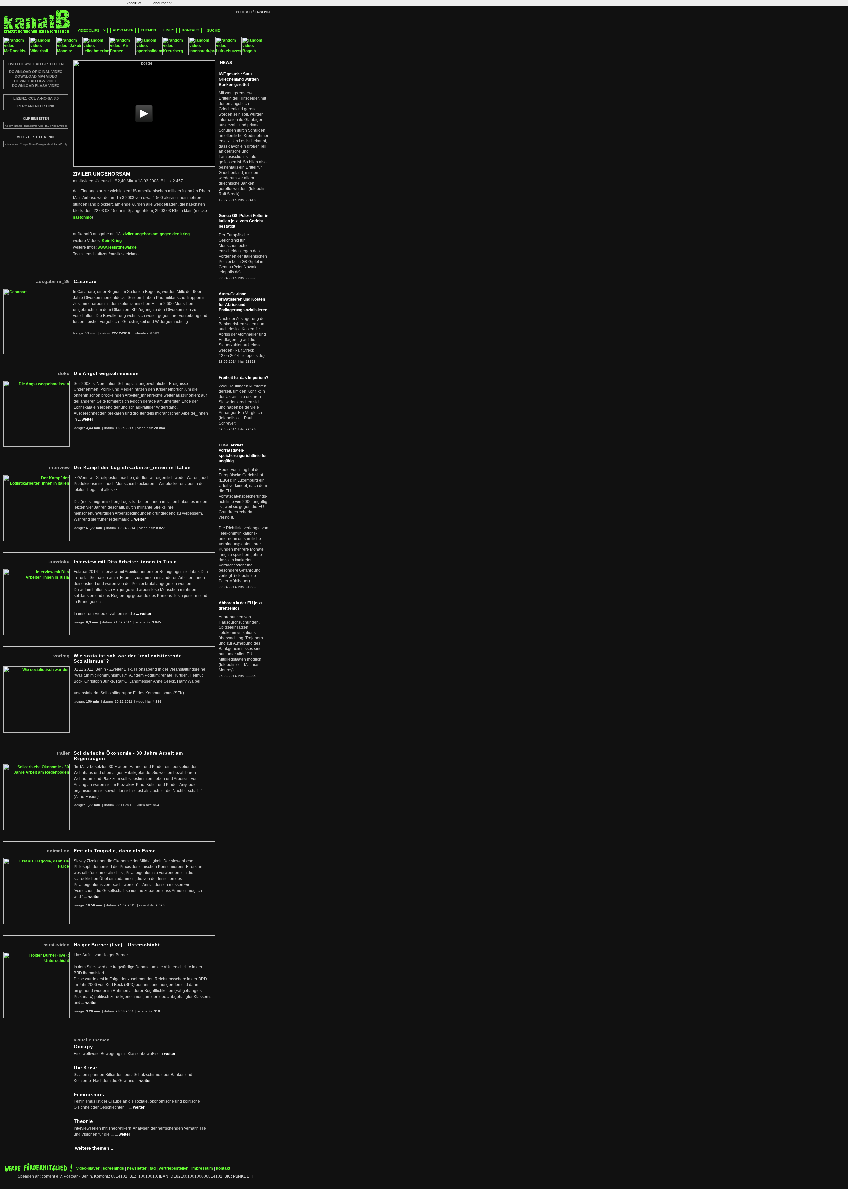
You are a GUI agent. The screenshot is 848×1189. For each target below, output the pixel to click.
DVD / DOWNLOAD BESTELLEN (36, 64)
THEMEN (148, 30)
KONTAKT (190, 30)
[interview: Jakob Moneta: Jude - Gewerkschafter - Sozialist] (69, 53)
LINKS (168, 30)
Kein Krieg (112, 240)
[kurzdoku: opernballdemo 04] (149, 53)
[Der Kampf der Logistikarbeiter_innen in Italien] (36, 477)
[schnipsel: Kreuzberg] (175, 53)
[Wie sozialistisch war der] (36, 669)
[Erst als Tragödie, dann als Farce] (36, 860)
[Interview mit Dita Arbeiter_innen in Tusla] (36, 571)
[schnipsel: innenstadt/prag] (202, 53)
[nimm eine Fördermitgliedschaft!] (38, 1170)
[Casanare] (36, 291)
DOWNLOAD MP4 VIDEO (36, 76)
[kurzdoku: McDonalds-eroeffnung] (16, 53)
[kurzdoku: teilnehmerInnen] (96, 53)
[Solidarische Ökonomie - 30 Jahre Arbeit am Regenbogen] (36, 766)
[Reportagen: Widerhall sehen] (43, 53)
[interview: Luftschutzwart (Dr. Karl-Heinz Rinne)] (228, 53)
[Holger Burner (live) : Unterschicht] (36, 954)
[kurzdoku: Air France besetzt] (122, 53)
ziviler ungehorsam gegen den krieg (156, 234)
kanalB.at (134, 3)
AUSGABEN (123, 30)
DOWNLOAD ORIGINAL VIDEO (36, 72)
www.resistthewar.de (117, 247)
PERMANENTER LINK (36, 106)
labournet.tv (162, 3)
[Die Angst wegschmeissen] (36, 383)
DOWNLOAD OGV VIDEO (36, 81)
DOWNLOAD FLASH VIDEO (36, 86)
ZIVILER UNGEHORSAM (101, 174)
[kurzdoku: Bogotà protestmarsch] (255, 53)
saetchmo (82, 217)
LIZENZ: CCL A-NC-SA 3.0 (36, 98)
